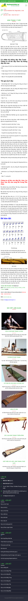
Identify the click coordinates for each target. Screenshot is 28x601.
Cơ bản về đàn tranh (14, 357)
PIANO (4, 287)
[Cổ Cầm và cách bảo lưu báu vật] (14, 373)
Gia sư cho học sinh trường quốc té (14, 524)
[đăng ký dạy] (10, 5)
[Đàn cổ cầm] (14, 399)
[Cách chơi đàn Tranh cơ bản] (14, 321)
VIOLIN (16, 287)
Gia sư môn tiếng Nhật (14, 591)
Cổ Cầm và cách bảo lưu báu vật (14, 383)
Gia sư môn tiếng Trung (14, 578)
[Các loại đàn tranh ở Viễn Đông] (14, 425)
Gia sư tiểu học (14, 514)
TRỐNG (19, 287)
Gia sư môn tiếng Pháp (14, 571)
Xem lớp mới (14, 548)
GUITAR (12, 287)
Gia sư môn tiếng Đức (14, 581)
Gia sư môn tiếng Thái (14, 584)
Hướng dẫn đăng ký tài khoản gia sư (14, 552)
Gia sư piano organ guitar (14, 528)
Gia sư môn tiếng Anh (14, 568)
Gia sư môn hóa (14, 511)
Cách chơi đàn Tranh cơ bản (14, 331)
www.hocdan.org (7, 297)
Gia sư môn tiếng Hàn (14, 574)
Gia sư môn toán (14, 504)
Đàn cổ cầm (14, 409)
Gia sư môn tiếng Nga (14, 558)
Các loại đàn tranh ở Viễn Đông (14, 435)
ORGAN (8, 287)
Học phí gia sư (14, 542)
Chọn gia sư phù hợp (14, 545)
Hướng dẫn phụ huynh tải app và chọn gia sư (14, 555)
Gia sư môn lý (14, 508)
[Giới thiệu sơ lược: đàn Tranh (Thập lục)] (14, 451)
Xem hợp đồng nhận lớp (14, 538)
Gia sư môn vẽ (14, 521)
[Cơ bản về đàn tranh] (14, 347)
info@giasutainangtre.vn (9, 495)
